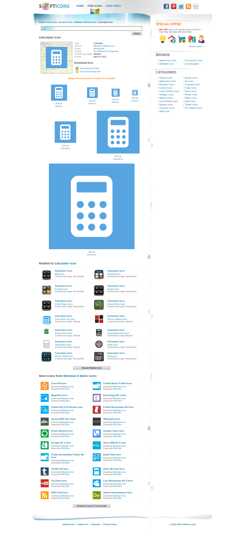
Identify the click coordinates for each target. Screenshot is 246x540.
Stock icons (173, 29)
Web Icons (164, 111)
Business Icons (166, 84)
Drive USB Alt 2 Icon (114, 442)
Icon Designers (192, 64)
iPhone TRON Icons (64, 356)
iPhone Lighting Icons (117, 319)
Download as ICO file (89, 68)
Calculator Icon (65, 263)
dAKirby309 (99, 48)
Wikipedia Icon (111, 419)
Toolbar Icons (191, 104)
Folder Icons (191, 88)
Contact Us (82, 524)
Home (80, 6)
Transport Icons (167, 108)
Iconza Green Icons (63, 333)
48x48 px (115, 102)
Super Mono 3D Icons (65, 319)
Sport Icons (190, 101)
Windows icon (67, 386)
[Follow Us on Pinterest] (173, 8)
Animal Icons (191, 78)
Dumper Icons (61, 289)
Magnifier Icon (59, 395)
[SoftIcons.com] (54, 9)
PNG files (65, 389)
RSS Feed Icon (59, 492)
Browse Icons (195, 46)
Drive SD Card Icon (114, 468)
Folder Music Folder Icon (117, 383)
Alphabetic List (166, 64)
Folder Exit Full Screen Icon (67, 407)
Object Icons (191, 98)
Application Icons (167, 81)
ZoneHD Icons (113, 274)
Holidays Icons (166, 94)
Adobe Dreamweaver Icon (117, 492)
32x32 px (135, 101)
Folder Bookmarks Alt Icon (118, 407)
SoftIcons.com (189, 524)
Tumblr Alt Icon (59, 468)
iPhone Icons (191, 94)
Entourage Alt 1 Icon (115, 395)
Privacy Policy (110, 524)
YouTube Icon (59, 480)
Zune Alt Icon (58, 383)
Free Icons (95, 6)
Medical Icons (166, 98)
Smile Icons (112, 345)
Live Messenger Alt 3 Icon (118, 480)
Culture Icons (165, 88)
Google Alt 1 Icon (61, 442)
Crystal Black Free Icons (118, 333)
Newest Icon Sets (168, 60)
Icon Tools (113, 6)
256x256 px (118, 159)
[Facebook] (166, 8)
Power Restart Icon (62, 430)
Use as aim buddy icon (90, 71)
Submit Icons (68, 524)
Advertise (95, 524)
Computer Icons (192, 84)
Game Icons (190, 91)
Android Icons (166, 78)
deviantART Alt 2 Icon (63, 419)
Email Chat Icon (112, 454)
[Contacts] (195, 8)
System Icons (65, 22)
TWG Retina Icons (63, 345)
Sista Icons (112, 356)
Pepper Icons (113, 289)
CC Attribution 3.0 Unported (106, 51)
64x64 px (92, 104)
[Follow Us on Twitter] (181, 8)
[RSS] (188, 8)
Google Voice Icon (113, 430)
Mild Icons (59, 274)
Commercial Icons (193, 60)
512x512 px (91, 255)
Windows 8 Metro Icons (85, 22)
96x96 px (59, 106)
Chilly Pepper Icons (64, 304)
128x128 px (65, 148)
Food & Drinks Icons (169, 91)
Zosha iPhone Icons (116, 304)
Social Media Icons (168, 101)
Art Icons (189, 81)
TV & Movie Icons (193, 108)
